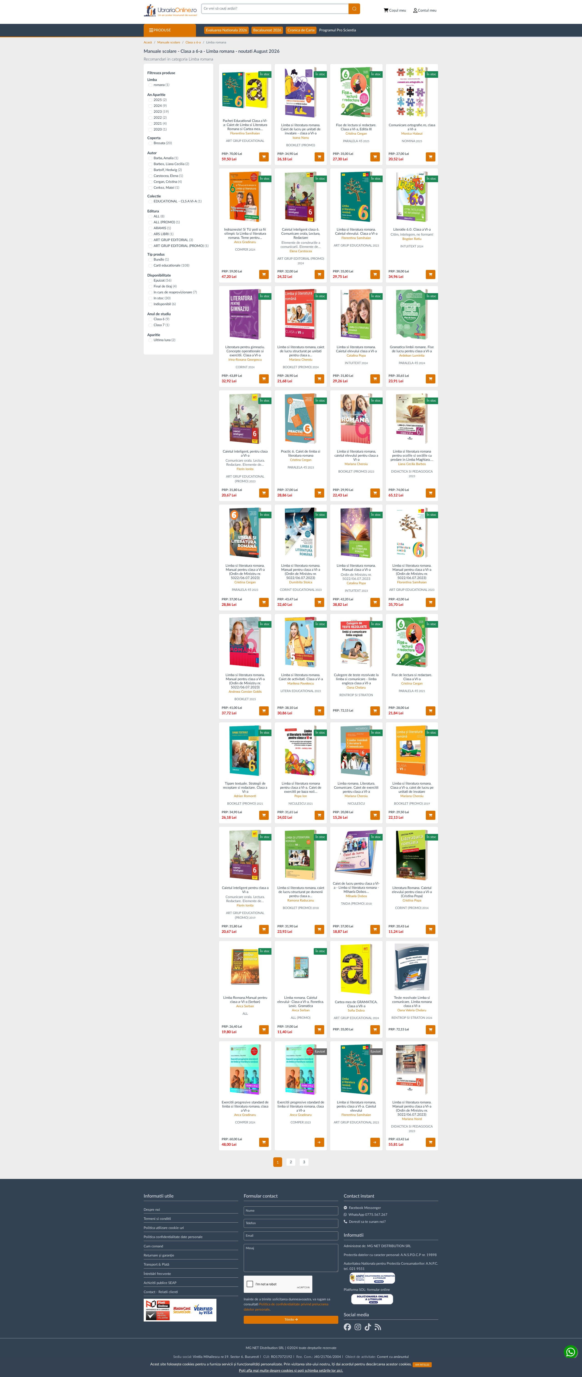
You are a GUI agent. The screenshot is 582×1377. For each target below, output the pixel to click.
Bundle (161, 259)
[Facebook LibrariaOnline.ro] (347, 1327)
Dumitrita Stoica (300, 582)
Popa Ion (300, 796)
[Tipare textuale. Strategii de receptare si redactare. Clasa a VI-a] (245, 750)
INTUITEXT (408, 246)
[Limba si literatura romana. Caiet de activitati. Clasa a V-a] (300, 642)
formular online (378, 1289)
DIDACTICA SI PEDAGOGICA (412, 471)
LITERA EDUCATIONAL (297, 691)
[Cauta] (354, 8)
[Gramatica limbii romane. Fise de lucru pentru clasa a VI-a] (412, 314)
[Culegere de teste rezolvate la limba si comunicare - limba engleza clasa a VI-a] (356, 642)
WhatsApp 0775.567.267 (368, 1214)
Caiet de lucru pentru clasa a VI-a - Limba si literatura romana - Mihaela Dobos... (356, 888)
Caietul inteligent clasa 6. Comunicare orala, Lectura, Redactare (300, 233)
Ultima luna (164, 340)
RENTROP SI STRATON (356, 695)
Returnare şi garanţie (159, 1255)
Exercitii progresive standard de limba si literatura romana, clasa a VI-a (245, 1106)
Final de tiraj (165, 286)
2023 (161, 111)
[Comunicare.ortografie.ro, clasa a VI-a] (412, 92)
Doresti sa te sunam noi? (367, 1221)
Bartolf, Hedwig (168, 170)
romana (161, 85)
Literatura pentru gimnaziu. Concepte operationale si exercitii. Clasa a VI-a (245, 351)
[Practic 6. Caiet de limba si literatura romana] (300, 418)
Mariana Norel (412, 1119)
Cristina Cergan (356, 133)
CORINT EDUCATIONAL (297, 590)
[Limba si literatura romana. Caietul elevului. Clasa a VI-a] (356, 196)
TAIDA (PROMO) (353, 903)
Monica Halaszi (411, 133)
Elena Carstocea (301, 251)
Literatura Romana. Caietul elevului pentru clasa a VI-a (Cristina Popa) (412, 892)
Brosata (163, 143)
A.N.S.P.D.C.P (411, 1255)
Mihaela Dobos (356, 896)
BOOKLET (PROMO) (300, 145)
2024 (160, 106)
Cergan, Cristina (168, 182)
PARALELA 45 (352, 141)
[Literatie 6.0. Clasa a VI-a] (412, 196)
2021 (160, 123)
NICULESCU (297, 803)
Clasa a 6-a (194, 42)
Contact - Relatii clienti (161, 1292)
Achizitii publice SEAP (160, 1283)
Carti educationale (171, 265)
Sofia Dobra (356, 1010)
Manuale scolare (169, 42)
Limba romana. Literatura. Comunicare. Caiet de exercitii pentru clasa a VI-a (356, 787)
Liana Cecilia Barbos (412, 464)
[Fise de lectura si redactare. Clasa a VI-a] (356, 92)
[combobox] (275, 8)
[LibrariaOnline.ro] (170, 10)
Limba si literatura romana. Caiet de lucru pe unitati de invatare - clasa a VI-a (301, 129)
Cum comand (153, 1246)
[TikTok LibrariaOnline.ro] (368, 1327)
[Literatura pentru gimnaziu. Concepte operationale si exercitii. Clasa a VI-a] (245, 314)
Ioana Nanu (301, 137)
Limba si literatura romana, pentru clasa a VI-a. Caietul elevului (356, 1106)
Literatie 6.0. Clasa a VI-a (412, 229)
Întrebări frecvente (157, 1274)
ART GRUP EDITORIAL (173, 240)
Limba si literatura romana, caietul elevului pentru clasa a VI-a (356, 455)
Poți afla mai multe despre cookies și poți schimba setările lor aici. (291, 1370)
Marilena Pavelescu (300, 683)
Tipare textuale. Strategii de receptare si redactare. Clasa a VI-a (245, 787)
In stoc (162, 298)
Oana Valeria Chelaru (411, 1010)
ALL (159, 216)
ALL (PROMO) (167, 222)
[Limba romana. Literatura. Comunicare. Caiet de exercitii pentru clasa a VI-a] (356, 750)
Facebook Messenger (365, 1208)
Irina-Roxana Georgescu (245, 359)
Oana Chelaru (356, 687)
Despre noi (152, 1209)
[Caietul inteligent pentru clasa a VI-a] (245, 855)
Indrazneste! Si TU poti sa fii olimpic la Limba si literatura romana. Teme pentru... (245, 233)
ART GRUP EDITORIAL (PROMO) (181, 246)
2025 (160, 100)
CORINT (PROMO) (408, 908)
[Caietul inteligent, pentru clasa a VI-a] (245, 418)
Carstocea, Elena (168, 176)
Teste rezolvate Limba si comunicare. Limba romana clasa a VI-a (412, 1002)
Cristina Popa (412, 900)
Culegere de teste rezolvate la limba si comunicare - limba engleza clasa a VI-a (356, 679)
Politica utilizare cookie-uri (164, 1228)
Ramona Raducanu (300, 900)
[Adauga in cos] (264, 156)
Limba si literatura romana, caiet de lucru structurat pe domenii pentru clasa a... (300, 892)
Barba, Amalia (166, 158)
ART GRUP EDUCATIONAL (245, 141)
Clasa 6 (161, 319)
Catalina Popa (356, 355)
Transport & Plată (156, 1264)
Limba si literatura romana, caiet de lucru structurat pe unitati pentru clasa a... (300, 351)
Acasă (148, 42)
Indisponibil (165, 304)
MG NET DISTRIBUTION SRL (389, 1246)
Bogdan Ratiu (411, 239)
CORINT (242, 367)
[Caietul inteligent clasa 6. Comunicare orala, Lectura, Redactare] (300, 196)
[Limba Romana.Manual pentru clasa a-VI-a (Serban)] (245, 967)
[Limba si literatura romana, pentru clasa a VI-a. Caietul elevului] (356, 1069)
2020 (160, 129)
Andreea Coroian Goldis (245, 691)
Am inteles (422, 1364)
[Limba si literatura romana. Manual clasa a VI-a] (356, 532)
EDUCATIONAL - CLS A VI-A (178, 201)
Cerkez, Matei (166, 187)
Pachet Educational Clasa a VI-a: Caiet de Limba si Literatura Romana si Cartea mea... (245, 125)
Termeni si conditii (157, 1219)
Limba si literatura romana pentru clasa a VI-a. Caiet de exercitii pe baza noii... (300, 787)
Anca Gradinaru (245, 242)
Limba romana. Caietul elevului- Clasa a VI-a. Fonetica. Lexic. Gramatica (300, 1002)
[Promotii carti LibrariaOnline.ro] (358, 1327)
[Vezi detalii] (319, 1142)
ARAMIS (162, 228)
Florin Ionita (245, 469)
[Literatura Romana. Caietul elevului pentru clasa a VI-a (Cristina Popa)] (412, 855)
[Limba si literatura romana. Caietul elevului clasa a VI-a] (356, 314)
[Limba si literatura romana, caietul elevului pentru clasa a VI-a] (356, 418)
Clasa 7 (161, 325)
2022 (160, 117)
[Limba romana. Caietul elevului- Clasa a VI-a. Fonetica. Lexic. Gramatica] (300, 967)
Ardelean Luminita (411, 355)
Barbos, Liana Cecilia (171, 164)
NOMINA (408, 141)
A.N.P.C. (432, 1263)
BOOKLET (241, 699)
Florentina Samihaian (245, 133)
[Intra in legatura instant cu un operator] (570, 1352)
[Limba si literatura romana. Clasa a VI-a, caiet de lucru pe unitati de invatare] (412, 750)
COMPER (241, 249)
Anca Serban (245, 1006)
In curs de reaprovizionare (175, 292)
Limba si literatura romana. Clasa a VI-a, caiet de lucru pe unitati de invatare (412, 787)
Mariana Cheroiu (300, 359)
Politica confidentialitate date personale (173, 1237)
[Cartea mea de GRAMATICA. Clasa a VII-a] (356, 969)
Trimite (290, 1319)
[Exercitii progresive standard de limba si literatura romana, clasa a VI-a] (245, 1069)
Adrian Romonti (245, 796)
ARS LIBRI (163, 234)
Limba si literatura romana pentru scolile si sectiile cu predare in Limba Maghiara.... (412, 455)
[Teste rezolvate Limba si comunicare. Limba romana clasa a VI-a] (412, 967)
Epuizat (162, 280)
